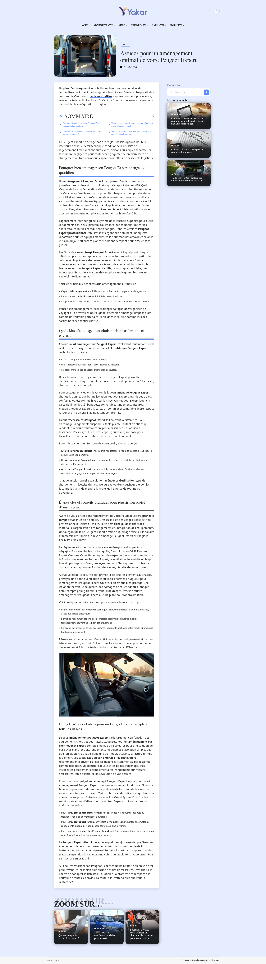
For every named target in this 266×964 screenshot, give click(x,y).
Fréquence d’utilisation (120, 480)
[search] (209, 11)
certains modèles (101, 96)
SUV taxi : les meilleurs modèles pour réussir (104, 935)
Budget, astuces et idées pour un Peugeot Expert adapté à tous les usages (132, 132)
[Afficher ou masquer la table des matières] (123, 116)
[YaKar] (133, 11)
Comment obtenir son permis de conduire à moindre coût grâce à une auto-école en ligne (187, 121)
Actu (63, 931)
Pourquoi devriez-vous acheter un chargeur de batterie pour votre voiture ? (141, 933)
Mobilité (101, 928)
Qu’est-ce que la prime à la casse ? (68, 936)
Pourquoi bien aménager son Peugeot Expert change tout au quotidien (82, 124)
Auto (125, 44)
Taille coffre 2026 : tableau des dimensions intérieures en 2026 (187, 179)
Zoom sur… (78, 903)
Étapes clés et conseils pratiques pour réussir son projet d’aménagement (132, 124)
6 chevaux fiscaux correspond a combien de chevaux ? (187, 151)
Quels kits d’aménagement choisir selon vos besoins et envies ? (82, 132)
